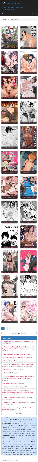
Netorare (30, 448)
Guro (31, 454)
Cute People (28, 297)
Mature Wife (7, 373)
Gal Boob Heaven (28, 122)
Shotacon (31, 442)
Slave (27, 454)
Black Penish (7, 418)
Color (32, 446)
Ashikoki (21, 441)
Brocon (31, 421)
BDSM (22, 433)
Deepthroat (6, 419)
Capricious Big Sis (9, 247)
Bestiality (5, 429)
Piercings (21, 440)
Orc (18, 433)
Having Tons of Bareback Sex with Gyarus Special (18, 364)
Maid (25, 427)
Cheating (6, 435)
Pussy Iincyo (8, 369)
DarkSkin (16, 441)
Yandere (11, 425)
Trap (13, 448)
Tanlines (15, 444)
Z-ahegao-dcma (18, 431)
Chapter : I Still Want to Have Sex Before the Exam (17, 366)
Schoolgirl (24, 435)
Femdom (33, 426)
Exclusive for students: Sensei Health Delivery (9, 73)
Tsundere (28, 425)
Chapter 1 (5, 351)
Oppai (10, 433)
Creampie (18, 438)
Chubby (8, 431)
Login (16, 333)
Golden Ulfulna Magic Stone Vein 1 (28, 148)
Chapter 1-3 (23, 387)
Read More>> (19, 413)
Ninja (7, 440)
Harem (12, 431)
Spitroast (22, 421)
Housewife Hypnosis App (11, 383)
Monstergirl (31, 433)
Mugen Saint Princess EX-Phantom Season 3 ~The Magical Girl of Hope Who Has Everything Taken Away (18, 348)
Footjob (32, 419)
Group (10, 444)
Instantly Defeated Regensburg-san (9, 48)
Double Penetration (31, 431)
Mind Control (20, 454)
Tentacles (15, 433)
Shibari (26, 433)
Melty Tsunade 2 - (9, 397)
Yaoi (16, 435)
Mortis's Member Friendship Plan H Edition (9, 173)
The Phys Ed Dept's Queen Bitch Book (15, 357)
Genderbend (20, 427)
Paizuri (28, 444)
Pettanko (28, 438)
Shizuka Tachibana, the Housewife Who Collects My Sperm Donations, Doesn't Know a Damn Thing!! (18, 377)
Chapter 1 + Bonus (17, 369)
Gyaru (31, 452)
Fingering (17, 418)
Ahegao (20, 420)
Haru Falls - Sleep (28, 172)
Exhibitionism (15, 450)
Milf (27, 450)
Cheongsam (5, 441)
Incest (13, 452)
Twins (18, 421)
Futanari (26, 446)
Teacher (9, 450)
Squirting (12, 435)
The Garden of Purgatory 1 (9, 122)
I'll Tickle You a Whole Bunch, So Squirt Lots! (28, 323)
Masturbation (24, 448)
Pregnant (4, 427)
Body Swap (29, 427)
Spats (24, 431)
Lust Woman (18, 448)
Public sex (5, 438)
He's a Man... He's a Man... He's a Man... (9, 223)
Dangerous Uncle (28, 247)
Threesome (22, 452)
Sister (20, 435)
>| (27, 328)
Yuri (33, 429)
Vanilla (25, 420)
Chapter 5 (27, 361)
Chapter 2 (28, 354)
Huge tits (33, 444)
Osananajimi (20, 423)
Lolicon (12, 437)
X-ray (12, 418)
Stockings (17, 429)
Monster (25, 441)
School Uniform (27, 440)
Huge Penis (15, 440)
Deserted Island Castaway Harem (14, 361)
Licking (27, 452)
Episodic (14, 423)
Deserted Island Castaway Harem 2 (14, 354)
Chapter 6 (15, 373)
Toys (18, 452)
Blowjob (9, 454)
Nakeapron (20, 444)
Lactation (14, 454)
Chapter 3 (5, 380)
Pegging (3, 425)
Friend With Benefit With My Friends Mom (28, 48)
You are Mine (9, 147)
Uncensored (6, 423)
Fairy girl (26, 421)
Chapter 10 (22, 383)
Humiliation (4, 448)
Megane (7, 421)
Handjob (18, 446)
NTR (22, 446)
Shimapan (11, 441)
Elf (13, 429)
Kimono (21, 418)
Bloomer (9, 448)
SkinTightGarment (6, 452)
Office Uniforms (31, 435)
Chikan (33, 440)
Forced (5, 444)
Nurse (4, 431)
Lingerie (14, 427)
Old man (23, 438)
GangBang (7, 446)
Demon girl (26, 418)
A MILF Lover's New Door (11, 387)
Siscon (10, 440)
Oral (7, 425)
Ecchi (31, 423)
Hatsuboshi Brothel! (28, 272)
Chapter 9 (8, 343)
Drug (35, 423)
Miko (4, 440)
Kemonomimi (12, 421)
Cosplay (10, 427)
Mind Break (26, 423)
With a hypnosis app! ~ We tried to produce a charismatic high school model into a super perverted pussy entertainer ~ (17, 392)
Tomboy (6, 433)
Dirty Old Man (21, 426)
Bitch (29, 419)
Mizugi (15, 425)
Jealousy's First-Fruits (9, 322)
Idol (24, 454)
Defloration (29, 429)
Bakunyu (13, 446)
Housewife (13, 420)
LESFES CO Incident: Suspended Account (28, 73)
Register (23, 333)
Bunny (25, 444)
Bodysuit (10, 429)
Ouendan (33, 438)
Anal (34, 427)
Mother (23, 429)
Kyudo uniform (22, 450)
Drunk (31, 450)
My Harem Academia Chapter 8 (13, 402)
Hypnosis (31, 418)
